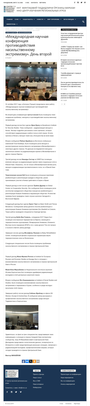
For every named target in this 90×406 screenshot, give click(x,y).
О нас (27, 2)
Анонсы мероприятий (68, 384)
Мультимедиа (69, 19)
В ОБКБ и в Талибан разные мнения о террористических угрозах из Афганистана (71, 96)
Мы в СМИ (36, 381)
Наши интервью (38, 384)
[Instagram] (78, 2)
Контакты (34, 2)
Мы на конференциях (24, 32)
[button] (83, 21)
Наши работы (28, 19)
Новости (40, 19)
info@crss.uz (22, 388)
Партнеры (42, 2)
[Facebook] (74, 2)
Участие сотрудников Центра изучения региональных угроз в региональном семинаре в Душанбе (72, 36)
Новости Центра (11, 32)
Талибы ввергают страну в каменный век (71, 74)
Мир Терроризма (53, 19)
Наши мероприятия (67, 377)
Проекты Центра (38, 374)
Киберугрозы (10, 24)
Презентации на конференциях (71, 374)
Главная (9, 19)
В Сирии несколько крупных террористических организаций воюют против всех (71, 63)
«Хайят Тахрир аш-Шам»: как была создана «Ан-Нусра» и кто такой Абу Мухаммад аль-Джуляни (72, 50)
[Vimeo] (85, 2)
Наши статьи (37, 377)
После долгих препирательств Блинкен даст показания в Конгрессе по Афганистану (72, 84)
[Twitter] (81, 2)
